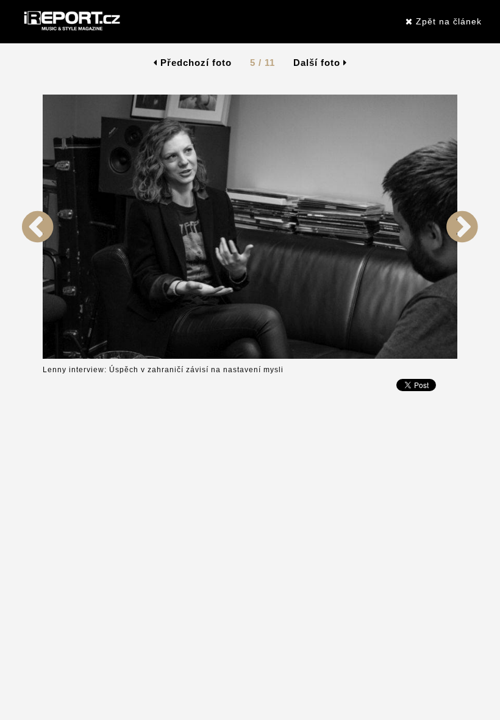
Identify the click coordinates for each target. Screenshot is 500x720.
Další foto (318, 62)
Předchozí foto (194, 62)
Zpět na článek (447, 21)
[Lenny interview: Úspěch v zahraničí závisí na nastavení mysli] (38, 356)
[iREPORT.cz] (70, 21)
